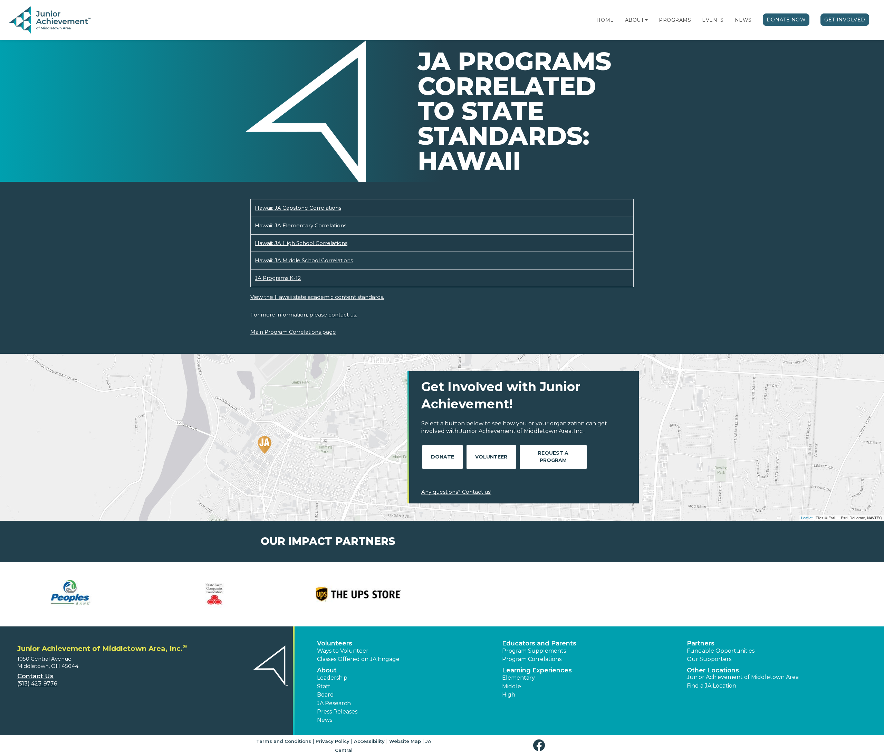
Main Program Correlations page (293, 332)
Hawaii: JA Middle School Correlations (304, 260)
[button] (646, 20)
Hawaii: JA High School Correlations (301, 243)
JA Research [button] (334, 703)
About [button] (327, 670)
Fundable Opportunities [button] (721, 651)
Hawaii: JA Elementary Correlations (300, 225)
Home (605, 20)
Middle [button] (511, 686)
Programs (675, 20)
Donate (442, 457)
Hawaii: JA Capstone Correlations (298, 208)
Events (712, 20)
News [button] (324, 720)
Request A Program (553, 456)
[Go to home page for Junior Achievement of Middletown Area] (51, 20)
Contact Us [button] (35, 676)
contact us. (342, 314)
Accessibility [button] (369, 741)
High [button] (508, 694)
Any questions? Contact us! (456, 492)
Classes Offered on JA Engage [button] (358, 659)
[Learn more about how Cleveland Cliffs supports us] (82, 594)
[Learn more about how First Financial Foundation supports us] (370, 594)
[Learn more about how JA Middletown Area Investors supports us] (514, 594)
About (634, 20)
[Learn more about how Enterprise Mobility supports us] (226, 594)
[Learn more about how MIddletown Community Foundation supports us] (658, 594)
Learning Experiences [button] (537, 670)
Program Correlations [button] (531, 659)
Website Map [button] (405, 741)
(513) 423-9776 (37, 683)
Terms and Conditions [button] (283, 741)
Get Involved (844, 20)
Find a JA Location (711, 685)
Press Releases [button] (337, 711)
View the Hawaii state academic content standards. (317, 297)
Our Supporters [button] (709, 659)
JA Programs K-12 (278, 278)
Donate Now (786, 20)
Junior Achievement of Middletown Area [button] (743, 677)
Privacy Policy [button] (332, 741)
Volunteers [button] (334, 643)
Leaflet (807, 517)
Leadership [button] (332, 677)
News (743, 20)
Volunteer (491, 457)
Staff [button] (323, 686)
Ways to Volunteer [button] (342, 651)
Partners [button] (700, 643)
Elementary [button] (518, 677)
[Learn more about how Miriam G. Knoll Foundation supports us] (801, 594)
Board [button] (325, 694)
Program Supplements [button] (534, 651)
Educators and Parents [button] (539, 643)
